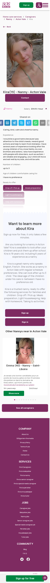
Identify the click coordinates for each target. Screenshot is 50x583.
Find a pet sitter (25, 488)
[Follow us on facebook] (28, 559)
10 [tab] (35, 399)
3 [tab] (19, 399)
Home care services (12, 17)
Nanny (9, 19)
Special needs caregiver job (25, 525)
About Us (25, 434)
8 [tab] (30, 399)
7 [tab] (28, 399)
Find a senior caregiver (25, 479)
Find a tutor (25, 496)
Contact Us (25, 455)
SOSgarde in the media (25, 438)
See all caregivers (25, 408)
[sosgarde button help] (44, 577)
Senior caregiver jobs (25, 521)
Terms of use (25, 447)
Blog (25, 549)
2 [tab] (16, 399)
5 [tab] (23, 399)
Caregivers (30, 17)
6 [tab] (26, 399)
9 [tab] (33, 399)
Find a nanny (25, 475)
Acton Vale (21, 19)
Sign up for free (25, 578)
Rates (25, 451)
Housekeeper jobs (25, 533)
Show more (14, 393)
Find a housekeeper (25, 492)
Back (9, 27)
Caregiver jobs (25, 508)
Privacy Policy (25, 442)
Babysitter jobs (25, 512)
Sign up (25, 313)
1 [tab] (14, 399)
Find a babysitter (25, 471)
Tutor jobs (25, 537)
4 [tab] (21, 399)
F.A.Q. (25, 553)
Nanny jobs (25, 516)
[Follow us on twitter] (22, 559)
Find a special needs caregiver (25, 483)
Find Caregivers (25, 467)
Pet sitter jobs (25, 529)
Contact (25, 98)
